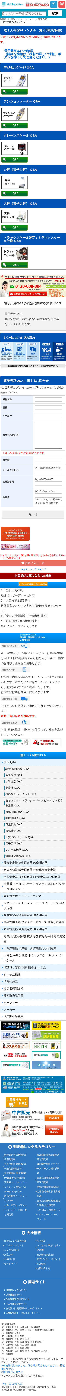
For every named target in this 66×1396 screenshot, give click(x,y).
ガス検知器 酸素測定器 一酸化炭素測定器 (30, 869)
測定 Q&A (10, 762)
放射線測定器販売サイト (17, 1299)
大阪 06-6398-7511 (12, 1384)
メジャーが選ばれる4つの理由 (48, 1247)
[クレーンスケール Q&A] (14, 153)
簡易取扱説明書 (13, 995)
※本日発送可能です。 (13, 1372)
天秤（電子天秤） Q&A (20, 203)
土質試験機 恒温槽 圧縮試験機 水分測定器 (30, 948)
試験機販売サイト (14, 1294)
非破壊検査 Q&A (15, 818)
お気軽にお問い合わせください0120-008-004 (37, 4)
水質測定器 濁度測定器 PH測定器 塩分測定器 (32, 876)
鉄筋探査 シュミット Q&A (20, 794)
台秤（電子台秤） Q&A (20, 169)
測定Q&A (8, 1254)
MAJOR (15, 4)
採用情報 (41, 1263)
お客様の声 (9, 1259)
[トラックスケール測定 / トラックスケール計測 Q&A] (14, 259)
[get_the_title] (14, 93)
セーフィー (11, 1002)
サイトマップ (10, 1263)
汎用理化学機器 (13, 1016)
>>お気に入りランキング (33, 569)
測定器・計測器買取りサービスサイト (24, 1308)
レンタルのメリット (14, 1245)
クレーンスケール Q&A (20, 135)
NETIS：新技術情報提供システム (25, 967)
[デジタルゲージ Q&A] (14, 85)
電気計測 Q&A (13, 830)
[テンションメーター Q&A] (14, 119)
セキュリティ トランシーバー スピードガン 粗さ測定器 (34, 906)
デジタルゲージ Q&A (19, 67)
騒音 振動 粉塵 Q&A (17, 768)
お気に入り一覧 (34, 563)
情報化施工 (11, 981)
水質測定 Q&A (13, 781)
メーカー (9, 1009)
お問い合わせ (43, 1268)
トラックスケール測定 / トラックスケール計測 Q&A (32, 239)
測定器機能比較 (13, 988)
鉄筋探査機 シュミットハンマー (24, 895)
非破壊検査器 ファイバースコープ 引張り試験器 (34, 922)
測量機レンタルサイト (16, 1290)
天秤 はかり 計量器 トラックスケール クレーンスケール (33, 958)
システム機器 (12, 974)
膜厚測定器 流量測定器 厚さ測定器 (25, 915)
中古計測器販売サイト (16, 1304)
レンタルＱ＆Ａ (11, 1250)
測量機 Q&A (12, 787)
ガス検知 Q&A (13, 775)
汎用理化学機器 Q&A (17, 856)
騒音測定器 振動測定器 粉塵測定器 (25, 862)
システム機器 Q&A (16, 849)
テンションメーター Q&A (22, 101)
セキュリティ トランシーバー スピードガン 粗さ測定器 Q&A (34, 803)
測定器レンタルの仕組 (15, 1240)
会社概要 (41, 1240)
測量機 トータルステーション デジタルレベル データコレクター (34, 886)
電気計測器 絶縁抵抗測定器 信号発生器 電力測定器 (34, 939)
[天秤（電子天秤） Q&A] (14, 221)
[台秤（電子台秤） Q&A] (14, 188)
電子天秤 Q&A (13, 843)
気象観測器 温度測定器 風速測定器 (25, 929)
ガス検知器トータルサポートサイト (23, 1313)
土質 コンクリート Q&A (19, 837)
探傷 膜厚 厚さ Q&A (17, 811)
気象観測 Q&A (13, 824)
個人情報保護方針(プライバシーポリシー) (48, 1256)
